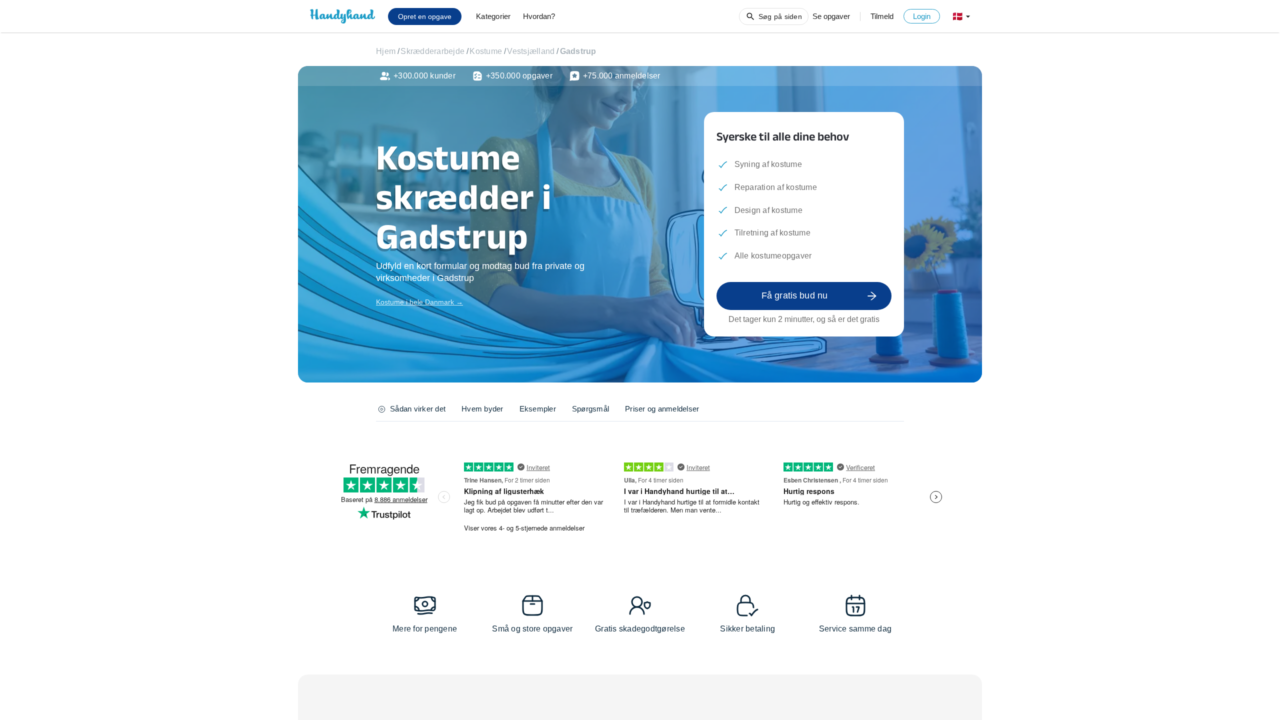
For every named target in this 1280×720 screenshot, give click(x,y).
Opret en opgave (425, 16)
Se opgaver (831, 16)
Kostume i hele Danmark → (419, 302)
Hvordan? (539, 16)
